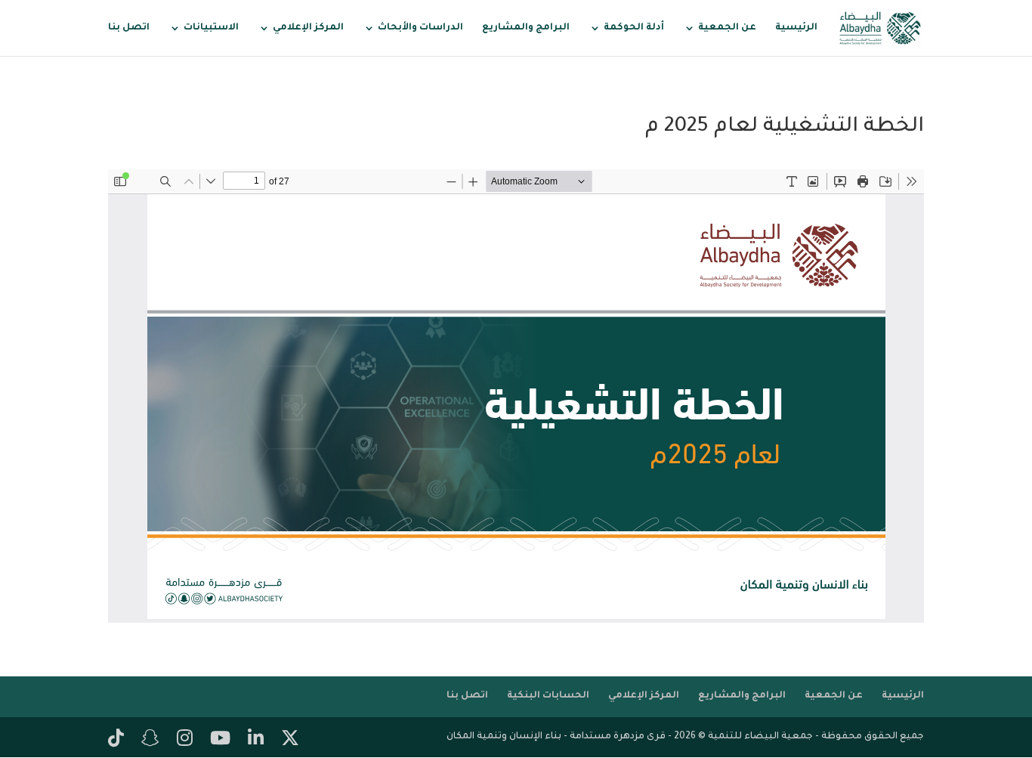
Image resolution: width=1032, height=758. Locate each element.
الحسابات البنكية (548, 696)
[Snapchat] (150, 740)
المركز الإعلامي (308, 28)
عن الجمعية (727, 28)
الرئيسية (796, 28)
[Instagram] (185, 740)
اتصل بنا (129, 28)
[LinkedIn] (256, 740)
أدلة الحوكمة (634, 28)
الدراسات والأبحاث (420, 28)
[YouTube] (220, 740)
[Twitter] (290, 740)
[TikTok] (116, 740)
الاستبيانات (211, 28)
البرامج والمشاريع (526, 28)
